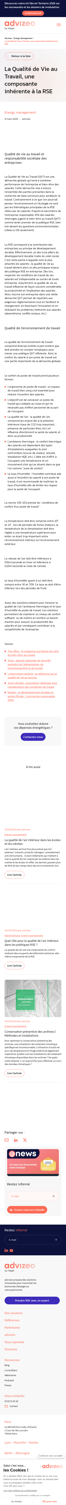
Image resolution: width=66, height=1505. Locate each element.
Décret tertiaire (12, 935)
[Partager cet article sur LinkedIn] (16, 1140)
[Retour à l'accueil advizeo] (20, 25)
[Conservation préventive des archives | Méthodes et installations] (33, 998)
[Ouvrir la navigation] (58, 24)
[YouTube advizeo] (11, 1250)
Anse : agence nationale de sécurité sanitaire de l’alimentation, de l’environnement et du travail (29, 664)
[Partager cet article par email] (7, 1140)
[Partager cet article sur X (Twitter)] (25, 1140)
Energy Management (23, 38)
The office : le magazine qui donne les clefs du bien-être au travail (33, 653)
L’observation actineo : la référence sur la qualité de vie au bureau (32, 675)
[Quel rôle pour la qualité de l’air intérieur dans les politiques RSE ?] (33, 907)
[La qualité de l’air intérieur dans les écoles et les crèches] (33, 807)
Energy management (15, 834)
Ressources (12, 1360)
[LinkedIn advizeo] (6, 1250)
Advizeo (8, 38)
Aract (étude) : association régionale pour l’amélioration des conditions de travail (32, 685)
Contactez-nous (33, 737)
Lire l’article (14, 875)
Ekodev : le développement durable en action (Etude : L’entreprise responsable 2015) (31, 696)
